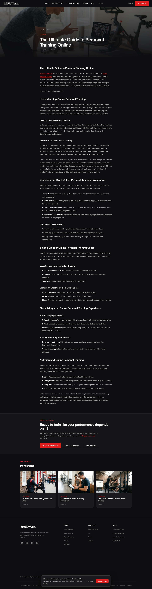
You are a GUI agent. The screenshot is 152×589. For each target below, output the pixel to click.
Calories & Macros (118, 533)
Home (46, 3)
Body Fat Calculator (118, 537)
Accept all (102, 581)
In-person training (50, 445)
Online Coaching (73, 3)
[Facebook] (32, 543)
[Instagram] (27, 543)
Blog (92, 3)
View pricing (91, 445)
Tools (100, 3)
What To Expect (69, 529)
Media (90, 537)
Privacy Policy (70, 581)
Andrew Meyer (53, 50)
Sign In (130, 3)
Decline (90, 581)
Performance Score (118, 529)
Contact (90, 540)
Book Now (142, 3)
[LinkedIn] (22, 543)
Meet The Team (93, 529)
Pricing (85, 3)
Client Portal (116, 540)
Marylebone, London (88, 436)
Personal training (46, 73)
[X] (37, 543)
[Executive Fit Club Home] (11, 3)
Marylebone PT (57, 3)
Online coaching (72, 445)
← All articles (45, 29)
